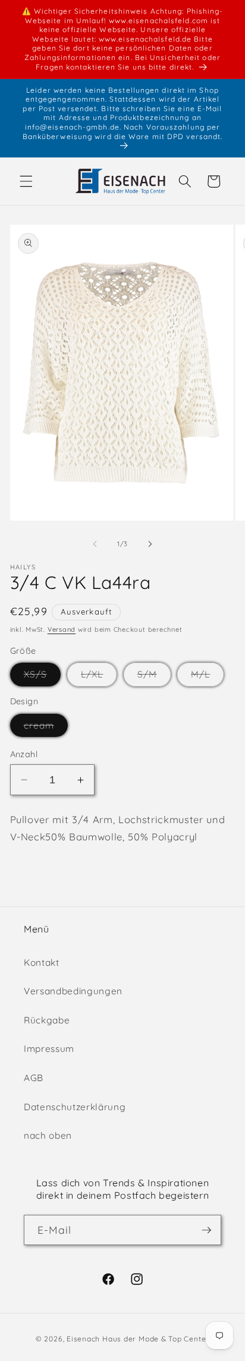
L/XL (99, 677)
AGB (33, 1077)
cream (46, 728)
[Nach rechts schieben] (150, 544)
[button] (26, 181)
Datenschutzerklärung (74, 1107)
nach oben (48, 1135)
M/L (207, 677)
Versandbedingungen (73, 991)
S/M (154, 677)
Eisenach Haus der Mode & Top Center (138, 1338)
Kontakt (41, 962)
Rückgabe (47, 1020)
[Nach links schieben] (95, 544)
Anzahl (24, 754)
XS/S (42, 677)
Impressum (49, 1048)
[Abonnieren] (206, 1230)
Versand (62, 629)
